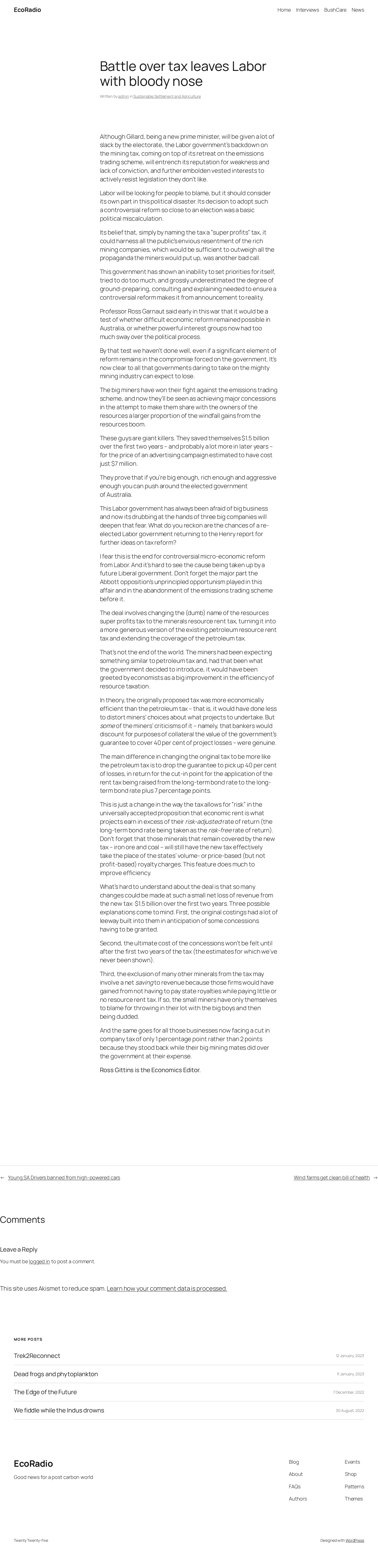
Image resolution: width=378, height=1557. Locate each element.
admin (123, 96)
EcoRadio (27, 10)
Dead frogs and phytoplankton (56, 1374)
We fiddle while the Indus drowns (59, 1410)
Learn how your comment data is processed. (167, 1288)
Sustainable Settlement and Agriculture (167, 96)
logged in (39, 1261)
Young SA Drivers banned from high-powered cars (64, 1177)
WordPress (355, 1540)
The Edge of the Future (45, 1392)
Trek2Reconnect (37, 1355)
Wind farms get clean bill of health (332, 1177)
